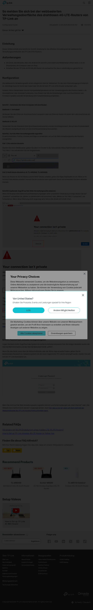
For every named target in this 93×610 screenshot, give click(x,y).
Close (83, 295)
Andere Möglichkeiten (64, 310)
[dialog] (46, 305)
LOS (28, 310)
